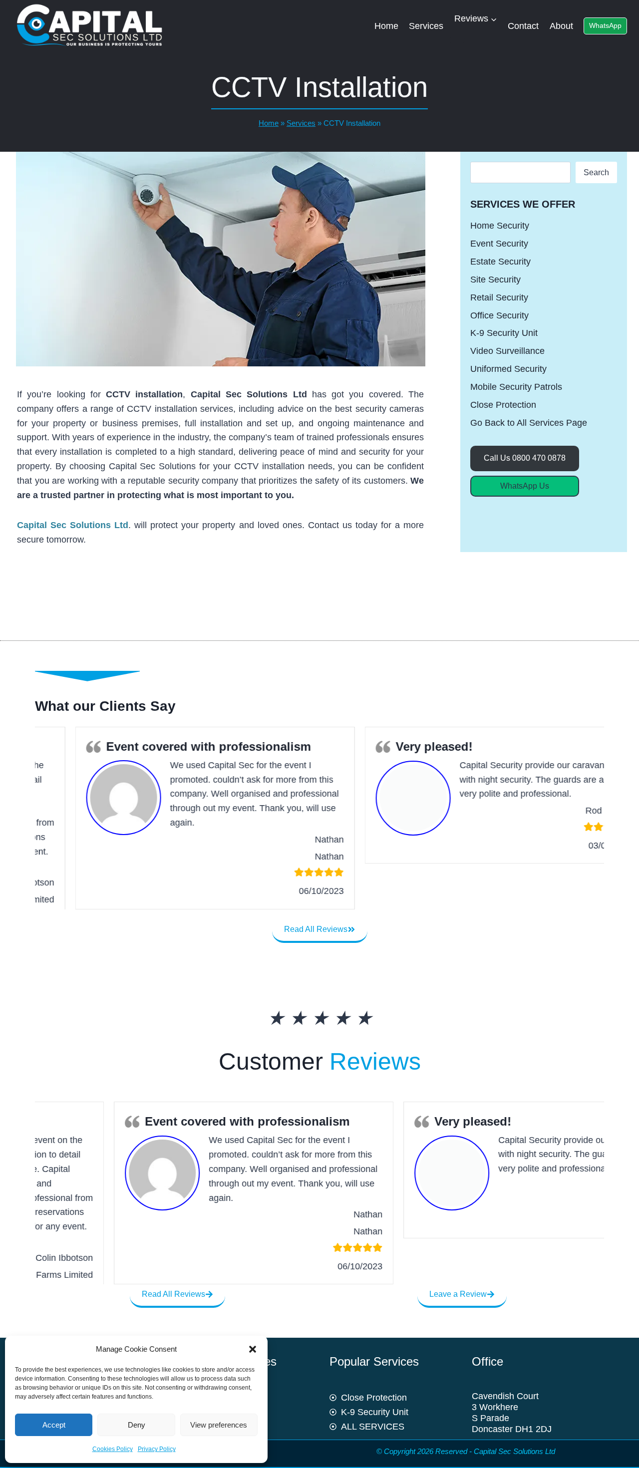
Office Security (499, 315)
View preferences (218, 1425)
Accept (53, 1425)
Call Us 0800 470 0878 (525, 458)
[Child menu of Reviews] (457, 40)
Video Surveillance (507, 351)
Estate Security (500, 262)
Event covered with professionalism (168, 746)
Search (596, 172)
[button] (253, 1349)
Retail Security (499, 297)
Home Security (499, 226)
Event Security (499, 244)
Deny (136, 1425)
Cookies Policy (112, 1449)
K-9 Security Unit (504, 333)
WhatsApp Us (524, 486)
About (561, 26)
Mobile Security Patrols (516, 387)
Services (426, 26)
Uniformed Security (508, 369)
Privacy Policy (157, 1449)
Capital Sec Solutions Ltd (72, 525)
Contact (523, 26)
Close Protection (503, 405)
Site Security (495, 280)
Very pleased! (393, 746)
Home (386, 26)
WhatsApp (605, 25)
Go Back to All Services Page (528, 423)
